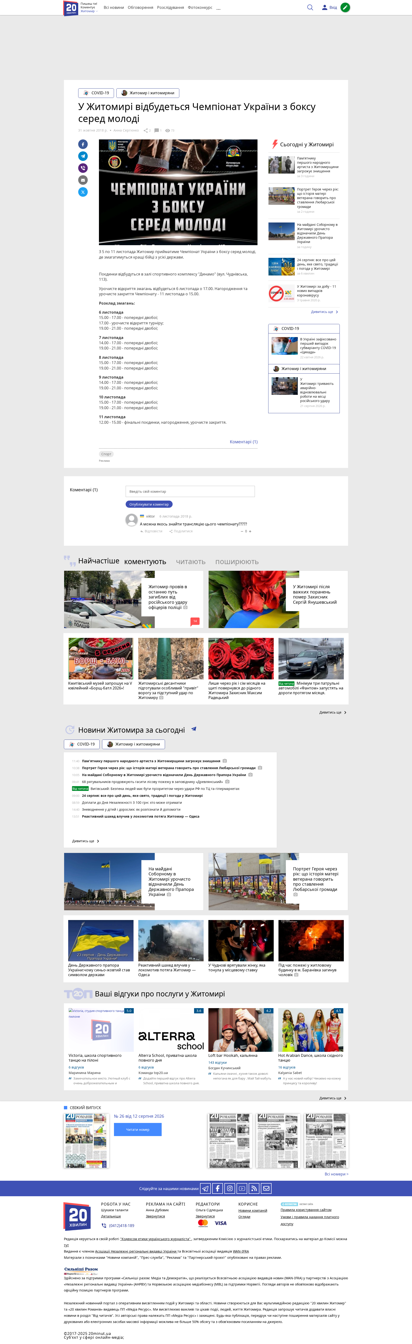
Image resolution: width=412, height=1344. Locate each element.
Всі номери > (337, 1174)
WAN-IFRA (241, 1251)
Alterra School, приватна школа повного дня (168, 1058)
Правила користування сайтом (306, 1209)
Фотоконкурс (200, 7)
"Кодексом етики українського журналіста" (155, 1239)
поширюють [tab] (237, 561)
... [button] (218, 7)
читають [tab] (191, 561)
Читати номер (137, 1129)
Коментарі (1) (244, 441)
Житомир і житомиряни (152, 92)
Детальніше (111, 1216)
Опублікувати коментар (149, 504)
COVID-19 (100, 92)
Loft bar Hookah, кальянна (233, 1055)
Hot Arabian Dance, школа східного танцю (310, 1058)
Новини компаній (252, 1210)
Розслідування (170, 7)
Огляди (244, 1216)
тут (66, 1245)
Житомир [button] (88, 11)
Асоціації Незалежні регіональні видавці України (136, 1251)
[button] (193, 729)
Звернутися (155, 1216)
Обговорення (140, 7)
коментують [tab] (145, 561)
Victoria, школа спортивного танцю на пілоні (95, 1058)
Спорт (106, 454)
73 (169, 130)
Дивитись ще (325, 312)
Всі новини (114, 7)
